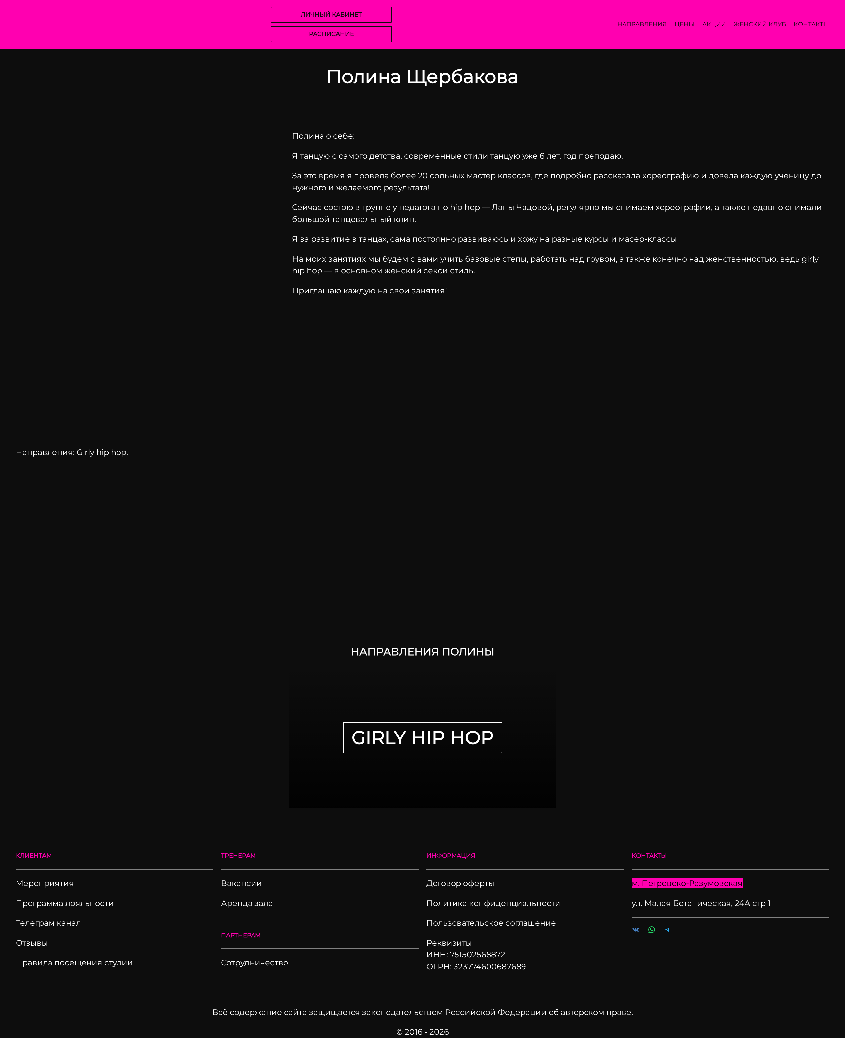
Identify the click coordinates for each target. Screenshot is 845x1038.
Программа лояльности (65, 903)
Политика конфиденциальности (493, 903)
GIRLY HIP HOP (423, 737)
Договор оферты (460, 883)
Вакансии (241, 883)
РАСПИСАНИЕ (331, 34)
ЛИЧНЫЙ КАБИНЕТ (331, 14)
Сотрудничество (254, 962)
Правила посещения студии (74, 962)
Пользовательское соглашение (491, 923)
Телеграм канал (48, 923)
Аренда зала (247, 903)
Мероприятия (45, 883)
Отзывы (32, 943)
